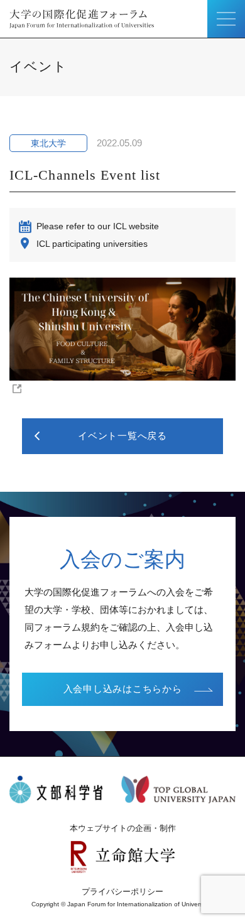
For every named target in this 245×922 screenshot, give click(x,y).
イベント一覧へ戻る (122, 435)
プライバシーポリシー (122, 891)
